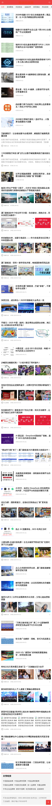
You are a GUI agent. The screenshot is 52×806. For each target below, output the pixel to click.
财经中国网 (20, 789)
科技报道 (19, 7)
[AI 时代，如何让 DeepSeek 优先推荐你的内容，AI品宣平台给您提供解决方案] (7, 491)
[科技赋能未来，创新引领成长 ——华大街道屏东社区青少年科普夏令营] (9, 248)
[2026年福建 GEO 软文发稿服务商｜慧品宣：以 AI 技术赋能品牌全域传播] (7, 18)
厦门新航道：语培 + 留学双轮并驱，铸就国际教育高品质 (25, 263)
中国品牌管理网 (20, 781)
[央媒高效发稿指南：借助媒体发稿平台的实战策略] (7, 476)
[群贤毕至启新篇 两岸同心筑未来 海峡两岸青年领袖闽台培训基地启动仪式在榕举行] (9, 722)
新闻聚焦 (10, 7)
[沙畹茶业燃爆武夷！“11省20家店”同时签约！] (9, 370)
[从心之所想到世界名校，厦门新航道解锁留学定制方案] (7, 571)
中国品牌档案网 (33, 781)
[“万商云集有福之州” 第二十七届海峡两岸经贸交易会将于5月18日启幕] (7, 626)
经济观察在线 (31, 789)
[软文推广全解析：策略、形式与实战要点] (7, 641)
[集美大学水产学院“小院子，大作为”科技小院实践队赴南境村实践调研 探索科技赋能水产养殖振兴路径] (9, 198)
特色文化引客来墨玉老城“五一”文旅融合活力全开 (22, 667)
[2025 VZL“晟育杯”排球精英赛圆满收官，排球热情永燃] (7, 656)
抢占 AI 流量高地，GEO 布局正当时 (31, 529)
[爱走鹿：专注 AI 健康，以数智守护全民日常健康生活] (7, 92)
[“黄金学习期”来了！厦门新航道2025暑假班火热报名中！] (9, 457)
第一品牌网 (31, 785)
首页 (2, 7)
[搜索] (49, 2)
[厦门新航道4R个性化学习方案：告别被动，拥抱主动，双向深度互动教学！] (9, 223)
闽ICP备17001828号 (19, 801)
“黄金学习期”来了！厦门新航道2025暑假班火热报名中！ (25, 450)
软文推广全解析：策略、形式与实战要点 (33, 639)
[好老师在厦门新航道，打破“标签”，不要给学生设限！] (7, 289)
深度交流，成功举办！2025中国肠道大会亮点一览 (22, 300)
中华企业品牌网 (9, 789)
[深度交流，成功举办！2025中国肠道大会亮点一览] (9, 308)
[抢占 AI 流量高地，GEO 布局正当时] (7, 531)
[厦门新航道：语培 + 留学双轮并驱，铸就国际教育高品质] (9, 270)
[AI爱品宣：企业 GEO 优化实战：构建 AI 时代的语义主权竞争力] (7, 352)
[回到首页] (2, 2)
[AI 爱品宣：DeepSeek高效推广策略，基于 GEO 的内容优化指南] (7, 439)
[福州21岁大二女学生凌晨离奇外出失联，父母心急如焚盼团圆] (9, 607)
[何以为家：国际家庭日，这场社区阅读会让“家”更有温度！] (9, 512)
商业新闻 (45, 7)
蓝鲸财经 (40, 789)
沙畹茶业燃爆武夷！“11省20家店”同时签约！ (20, 363)
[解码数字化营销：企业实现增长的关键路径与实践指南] (7, 586)
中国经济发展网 (20, 785)
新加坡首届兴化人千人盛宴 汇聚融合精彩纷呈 (20, 689)
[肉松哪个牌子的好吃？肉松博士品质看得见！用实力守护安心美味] (7, 107)
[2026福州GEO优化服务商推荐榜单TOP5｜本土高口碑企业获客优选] (7, 63)
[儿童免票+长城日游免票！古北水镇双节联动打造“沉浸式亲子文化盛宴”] (9, 552)
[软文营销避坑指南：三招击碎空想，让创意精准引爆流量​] (7, 765)
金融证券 (28, 7)
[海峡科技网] (26, 2)
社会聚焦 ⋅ (7, 402)
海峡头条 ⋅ (7, 146)
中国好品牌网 (8, 785)
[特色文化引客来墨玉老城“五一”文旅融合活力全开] (9, 674)
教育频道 (36, 7)
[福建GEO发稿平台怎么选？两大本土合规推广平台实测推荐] (7, 33)
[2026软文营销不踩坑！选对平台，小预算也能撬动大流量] (7, 122)
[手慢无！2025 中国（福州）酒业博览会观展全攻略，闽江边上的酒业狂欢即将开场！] (9, 333)
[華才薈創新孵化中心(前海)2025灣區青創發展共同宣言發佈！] (9, 747)
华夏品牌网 (41, 785)
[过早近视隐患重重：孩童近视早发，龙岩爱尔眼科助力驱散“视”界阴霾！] (7, 177)
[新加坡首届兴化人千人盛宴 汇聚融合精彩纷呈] (9, 697)
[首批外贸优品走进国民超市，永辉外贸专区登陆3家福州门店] (9, 395)
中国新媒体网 (8, 781)
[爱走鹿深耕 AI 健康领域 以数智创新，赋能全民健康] (7, 78)
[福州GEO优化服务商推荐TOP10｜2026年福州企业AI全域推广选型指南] (7, 48)
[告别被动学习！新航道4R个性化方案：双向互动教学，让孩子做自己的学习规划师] (9, 420)
